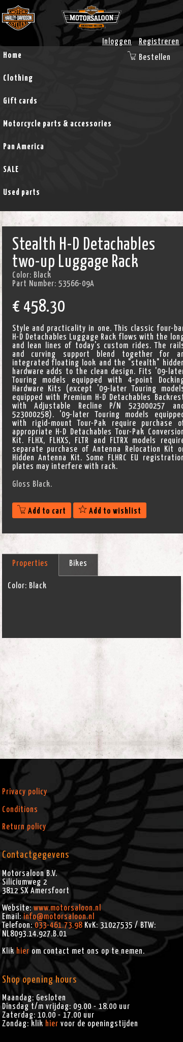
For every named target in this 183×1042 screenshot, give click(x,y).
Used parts (21, 192)
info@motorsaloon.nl (59, 917)
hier (22, 951)
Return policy (24, 827)
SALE (11, 169)
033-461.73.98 (58, 925)
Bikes (78, 563)
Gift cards (20, 101)
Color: (17, 586)
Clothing (18, 78)
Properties (30, 563)
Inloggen (117, 42)
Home (12, 55)
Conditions (20, 809)
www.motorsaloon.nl (67, 908)
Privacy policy (24, 792)
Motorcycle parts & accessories (57, 124)
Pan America (23, 147)
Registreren (159, 42)
